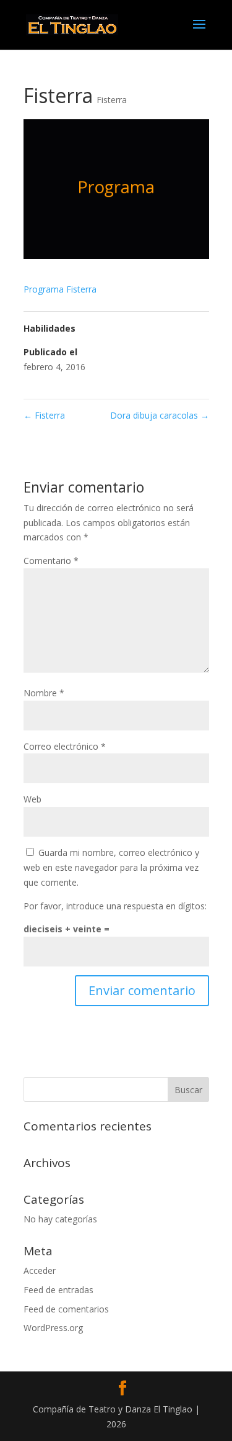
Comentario (51, 560)
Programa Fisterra (60, 289)
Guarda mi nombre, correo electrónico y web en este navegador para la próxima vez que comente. (111, 867)
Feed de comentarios (66, 1309)
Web (32, 799)
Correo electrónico (65, 746)
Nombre (44, 693)
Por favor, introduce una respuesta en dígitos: (115, 906)
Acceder (40, 1270)
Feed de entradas (58, 1290)
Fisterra (112, 100)
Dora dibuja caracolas (159, 415)
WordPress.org (53, 1328)
